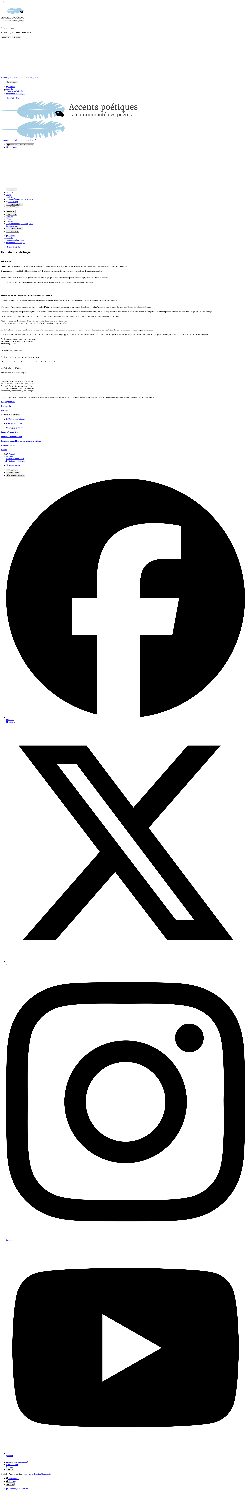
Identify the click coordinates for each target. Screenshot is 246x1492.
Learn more (6, 37)
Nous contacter (12, 1465)
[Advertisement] (123, 168)
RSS (11, 1469)
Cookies (9, 1467)
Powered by (37, 1474)
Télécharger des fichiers (18, 1489)
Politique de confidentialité (17, 1462)
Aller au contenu (7, 2)
